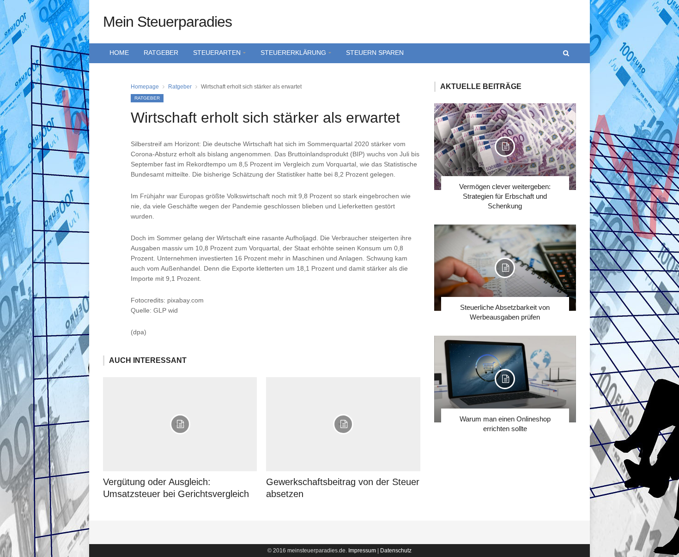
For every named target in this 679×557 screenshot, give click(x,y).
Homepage (145, 86)
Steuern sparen (375, 52)
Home (119, 52)
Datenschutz (396, 550)
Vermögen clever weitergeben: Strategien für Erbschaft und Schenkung (505, 196)
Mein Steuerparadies (167, 21)
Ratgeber (161, 52)
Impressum (362, 550)
